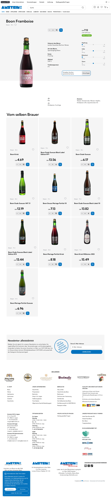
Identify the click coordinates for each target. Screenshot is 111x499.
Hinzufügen (86, 73)
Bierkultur (35, 394)
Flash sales (66, 11)
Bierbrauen (60, 394)
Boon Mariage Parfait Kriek (53, 254)
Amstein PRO (5, 2)
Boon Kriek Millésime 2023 (85, 254)
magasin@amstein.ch (13, 421)
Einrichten (22, 489)
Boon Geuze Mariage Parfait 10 (55, 203)
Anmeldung (86, 352)
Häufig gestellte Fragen (62, 2)
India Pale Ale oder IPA (88, 416)
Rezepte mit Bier (62, 405)
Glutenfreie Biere (87, 418)
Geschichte (35, 389)
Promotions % (57, 11)
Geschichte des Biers (63, 392)
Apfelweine (13, 11)
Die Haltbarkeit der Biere (64, 401)
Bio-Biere (85, 421)
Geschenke (43, 11)
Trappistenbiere (86, 423)
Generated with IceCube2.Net (97, 481)
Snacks (50, 11)
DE (106, 2)
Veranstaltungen (32, 2)
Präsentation (35, 392)
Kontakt (42, 2)
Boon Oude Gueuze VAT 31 (20, 203)
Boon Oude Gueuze (83, 154)
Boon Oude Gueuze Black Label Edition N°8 (20, 253)
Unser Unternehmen (18, 2)
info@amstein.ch (12, 441)
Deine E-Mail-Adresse (77, 343)
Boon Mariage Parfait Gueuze (21, 303)
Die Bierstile (60, 398)
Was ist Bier (60, 389)
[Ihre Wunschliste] (102, 7)
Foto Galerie (35, 401)
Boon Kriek (14, 154)
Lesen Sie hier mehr (16, 493)
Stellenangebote (37, 398)
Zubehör (36, 11)
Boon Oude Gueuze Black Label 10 (87, 203)
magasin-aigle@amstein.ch (15, 431)
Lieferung (50, 2)
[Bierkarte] (95, 7)
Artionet (87, 481)
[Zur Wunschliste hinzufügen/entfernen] (15, 25)
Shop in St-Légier (37, 396)
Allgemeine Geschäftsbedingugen (41, 403)
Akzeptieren (10, 489)
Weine (7, 11)
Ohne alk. (29, 11)
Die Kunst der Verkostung (64, 396)
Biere (3, 11)
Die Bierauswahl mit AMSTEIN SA (66, 403)
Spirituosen (21, 11)
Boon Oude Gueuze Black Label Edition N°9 (53, 153)
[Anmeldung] (98, 7)
